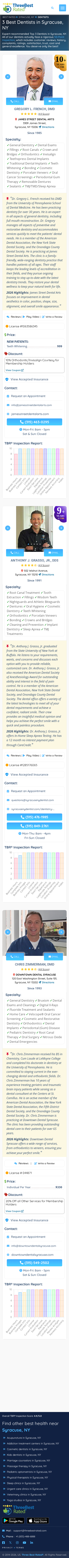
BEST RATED (9, 17)
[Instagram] (17, 1542)
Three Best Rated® (32, 1554)
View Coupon (13, 370)
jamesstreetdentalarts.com (30, 414)
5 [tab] (40, 92)
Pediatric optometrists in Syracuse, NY (29, 1471)
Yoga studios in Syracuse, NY (23, 1500)
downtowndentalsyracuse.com (32, 1254)
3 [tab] (34, 92)
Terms (20, 1548)
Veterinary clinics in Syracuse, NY (26, 1494)
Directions (47, 127)
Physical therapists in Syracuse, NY (27, 1477)
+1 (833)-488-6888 (25, 1536)
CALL (16, 101)
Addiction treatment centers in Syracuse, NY (32, 1443)
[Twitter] (10, 1542)
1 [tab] (28, 92)
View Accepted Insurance (26, 379)
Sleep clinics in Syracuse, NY (23, 1483)
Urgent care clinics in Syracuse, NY (27, 1488)
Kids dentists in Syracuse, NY (23, 1454)
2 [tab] (31, 92)
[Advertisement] (34, 1377)
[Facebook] (3, 1542)
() (44, 113)
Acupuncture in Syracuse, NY (23, 1437)
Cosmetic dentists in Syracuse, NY (26, 1449)
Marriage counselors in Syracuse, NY (28, 1460)
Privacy (7, 1548)
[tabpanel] (34, 78)
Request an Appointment (28, 396)
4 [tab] (37, 92)
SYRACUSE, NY (26, 17)
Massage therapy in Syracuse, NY (26, 1466)
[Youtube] (24, 1542)
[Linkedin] (31, 1542)
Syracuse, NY (16, 1430)
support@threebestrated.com (30, 1530)
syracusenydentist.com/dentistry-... (32, 809)
